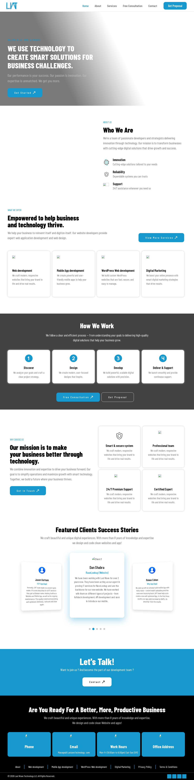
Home (85, 5)
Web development (22, 270)
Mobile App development (70, 270)
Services (112, 5)
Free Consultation (132, 5)
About (98, 5)
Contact (152, 5)
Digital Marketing (156, 270)
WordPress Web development (118, 270)
